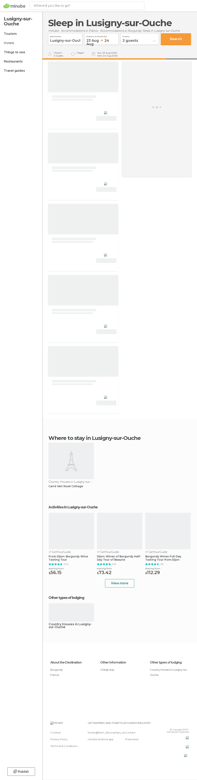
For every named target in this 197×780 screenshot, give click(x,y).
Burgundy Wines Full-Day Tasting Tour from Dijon (163, 558)
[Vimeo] (181, 724)
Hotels (9, 43)
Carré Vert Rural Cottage (65, 486)
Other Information (113, 662)
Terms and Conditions (63, 746)
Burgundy (56, 669)
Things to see (14, 52)
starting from (56, 568)
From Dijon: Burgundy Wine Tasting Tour (68, 558)
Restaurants (13, 61)
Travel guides (14, 70)
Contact (130, 732)
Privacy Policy (59, 739)
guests (125, 36)
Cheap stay (107, 669)
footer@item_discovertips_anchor (109, 732)
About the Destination (66, 662)
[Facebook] (171, 724)
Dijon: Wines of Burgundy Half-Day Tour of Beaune (119, 558)
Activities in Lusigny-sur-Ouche (73, 507)
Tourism (10, 34)
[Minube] (14, 6)
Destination (55, 36)
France (54, 674)
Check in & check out (96, 36)
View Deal (106, 118)
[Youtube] (186, 724)
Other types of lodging (166, 662)
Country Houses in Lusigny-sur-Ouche (70, 626)
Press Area (132, 739)
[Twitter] (176, 724)
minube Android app (101, 739)
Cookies (55, 732)
